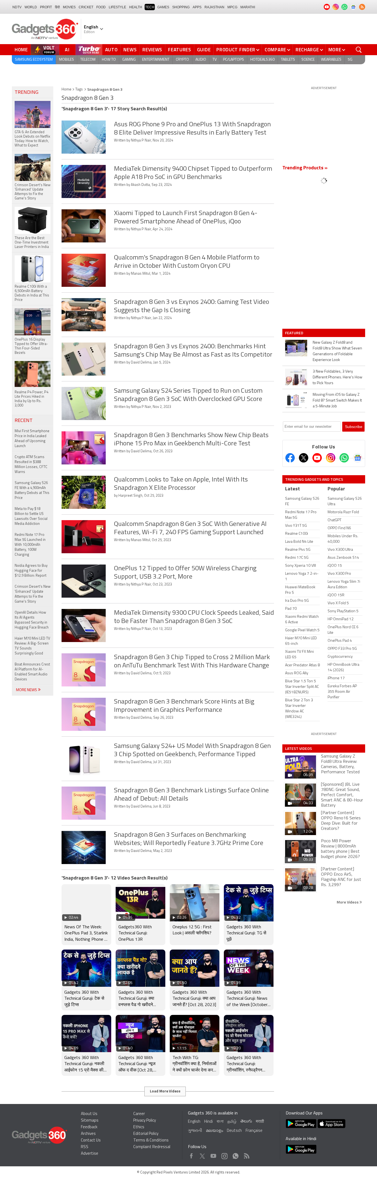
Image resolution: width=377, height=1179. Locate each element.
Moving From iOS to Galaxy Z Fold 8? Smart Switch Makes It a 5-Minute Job (337, 400)
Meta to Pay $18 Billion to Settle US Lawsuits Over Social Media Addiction (31, 516)
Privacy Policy (144, 1121)
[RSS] (362, 7)
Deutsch (234, 1131)
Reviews (152, 49)
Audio (200, 60)
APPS (197, 7)
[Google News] (357, 457)
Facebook (191, 1154)
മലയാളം (214, 1131)
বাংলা (220, 1122)
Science (308, 60)
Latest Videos (298, 748)
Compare (275, 49)
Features (179, 49)
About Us (89, 1114)
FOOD (101, 7)
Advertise (89, 1154)
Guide (204, 49)
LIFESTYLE (117, 7)
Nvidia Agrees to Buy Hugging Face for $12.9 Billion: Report (31, 571)
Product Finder (235, 49)
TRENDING (26, 92)
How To (109, 60)
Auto (111, 49)
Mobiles (66, 60)
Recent (24, 420)
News (130, 49)
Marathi (247, 7)
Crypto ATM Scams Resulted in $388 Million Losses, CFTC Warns (31, 464)
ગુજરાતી (195, 1131)
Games (163, 7)
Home (21, 49)
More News (27, 690)
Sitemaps (90, 1121)
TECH (149, 7)
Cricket (86, 7)
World (31, 7)
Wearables (331, 60)
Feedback (89, 1127)
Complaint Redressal (151, 1147)
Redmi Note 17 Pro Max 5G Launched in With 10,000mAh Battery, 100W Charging (30, 545)
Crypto (182, 60)
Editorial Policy (145, 1134)
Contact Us (91, 1140)
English (194, 1122)
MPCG (232, 7)
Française (254, 1131)
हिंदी (57, 7)
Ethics (138, 1127)
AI (67, 49)
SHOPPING (181, 7)
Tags (79, 89)
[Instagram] (330, 457)
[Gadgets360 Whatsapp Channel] (344, 457)
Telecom (87, 60)
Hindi (208, 1122)
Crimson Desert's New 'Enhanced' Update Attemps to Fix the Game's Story (33, 594)
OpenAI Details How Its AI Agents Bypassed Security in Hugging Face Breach (32, 620)
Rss (246, 1154)
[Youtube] (317, 457)
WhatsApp (235, 1154)
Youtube (213, 1154)
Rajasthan (214, 7)
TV (215, 60)
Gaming (129, 60)
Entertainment (155, 60)
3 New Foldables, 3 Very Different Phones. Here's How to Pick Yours (337, 377)
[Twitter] (303, 457)
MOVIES (69, 7)
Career (139, 1114)
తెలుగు (246, 1121)
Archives (88, 1134)
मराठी (260, 1122)
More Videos (348, 902)
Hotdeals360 (262, 60)
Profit (46, 7)
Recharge (307, 49)
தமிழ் (232, 1122)
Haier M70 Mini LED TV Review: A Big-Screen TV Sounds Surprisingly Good (32, 646)
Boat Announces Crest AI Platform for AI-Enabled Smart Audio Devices (32, 672)
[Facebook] (290, 457)
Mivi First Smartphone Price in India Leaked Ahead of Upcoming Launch (32, 438)
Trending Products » (305, 168)
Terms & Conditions (151, 1140)
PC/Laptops (233, 60)
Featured (294, 333)
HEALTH (135, 7)
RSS (84, 1147)
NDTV (17, 7)
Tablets (288, 60)
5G (350, 60)
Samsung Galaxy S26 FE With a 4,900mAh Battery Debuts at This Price (32, 490)
